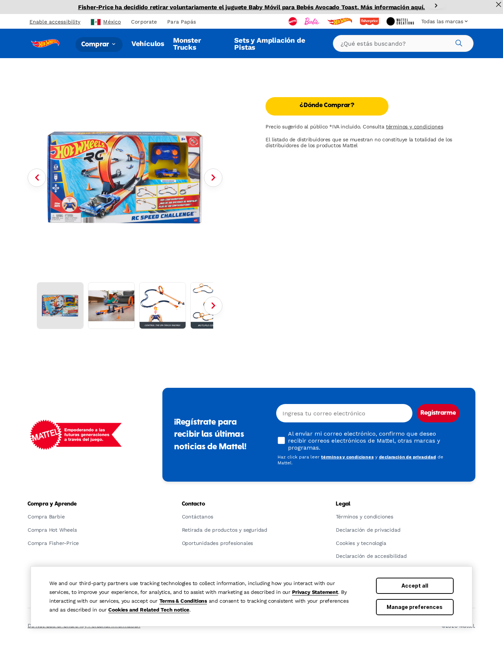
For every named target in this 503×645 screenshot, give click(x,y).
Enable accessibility (54, 22)
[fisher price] (370, 21)
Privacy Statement (315, 592)
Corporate (144, 22)
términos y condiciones (414, 127)
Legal (343, 504)
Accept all (414, 585)
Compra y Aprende (52, 504)
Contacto (193, 504)
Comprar (95, 44)
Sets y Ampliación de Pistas (269, 43)
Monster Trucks (187, 43)
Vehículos (147, 43)
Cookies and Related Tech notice (148, 610)
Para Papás (181, 22)
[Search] (457, 42)
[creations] (400, 21)
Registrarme (438, 413)
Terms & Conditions (183, 601)
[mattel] (293, 21)
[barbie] (313, 21)
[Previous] (37, 178)
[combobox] (403, 43)
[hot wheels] (340, 21)
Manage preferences (415, 607)
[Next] (436, 5)
